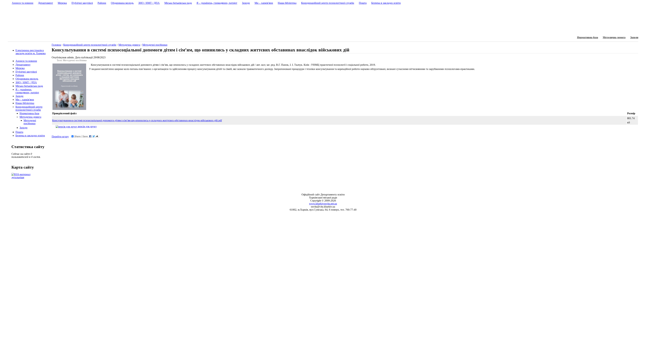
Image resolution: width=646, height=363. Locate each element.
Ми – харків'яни (24, 99)
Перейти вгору (60, 136)
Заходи (634, 37)
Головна (56, 44)
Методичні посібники (30, 122)
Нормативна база (587, 37)
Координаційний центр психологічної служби (28, 108)
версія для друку (87, 126)
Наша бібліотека (24, 103)
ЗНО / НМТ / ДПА (26, 82)
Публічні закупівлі (26, 71)
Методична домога (614, 37)
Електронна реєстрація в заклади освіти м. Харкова (30, 52)
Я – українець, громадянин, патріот (27, 91)
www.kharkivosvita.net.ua (323, 203)
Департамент (22, 64)
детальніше (17, 177)
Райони (19, 75)
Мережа (20, 68)
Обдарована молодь (26, 78)
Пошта (19, 132)
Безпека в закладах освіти (30, 135)
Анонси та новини (26, 60)
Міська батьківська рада (29, 86)
